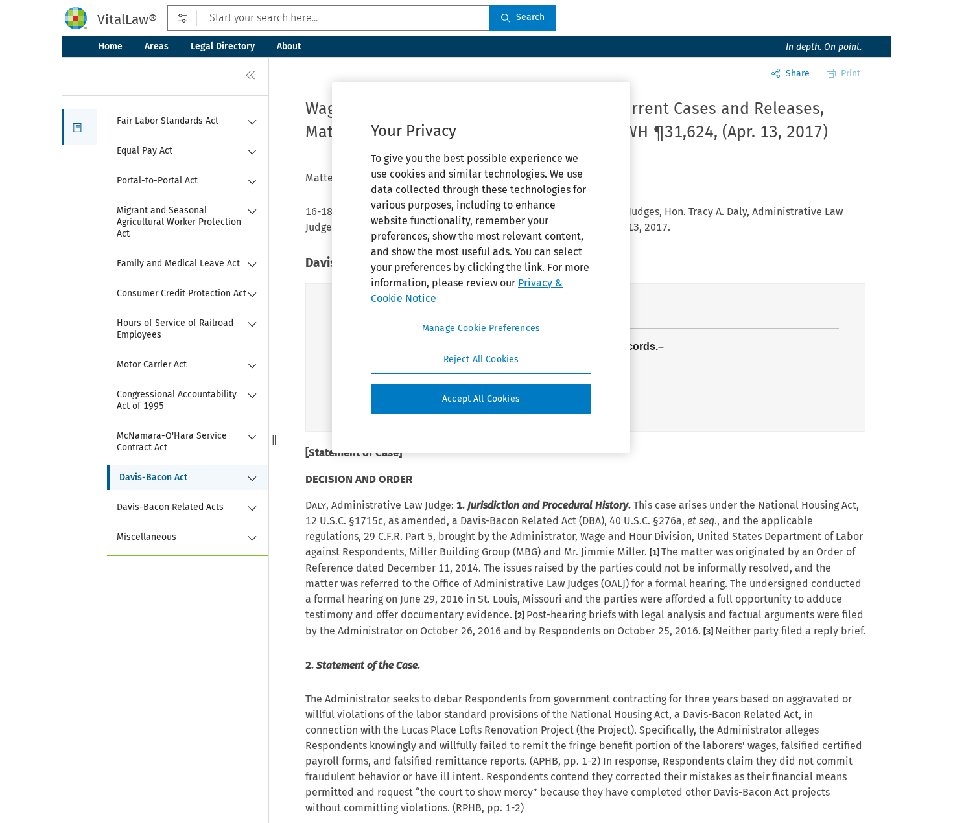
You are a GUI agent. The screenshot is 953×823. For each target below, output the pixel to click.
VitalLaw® (127, 19)
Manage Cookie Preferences (481, 328)
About (289, 46)
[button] (79, 127)
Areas (157, 46)
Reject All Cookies (481, 359)
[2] (520, 615)
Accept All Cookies (481, 399)
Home (111, 46)
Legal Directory (223, 46)
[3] (709, 631)
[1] (655, 552)
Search (530, 17)
